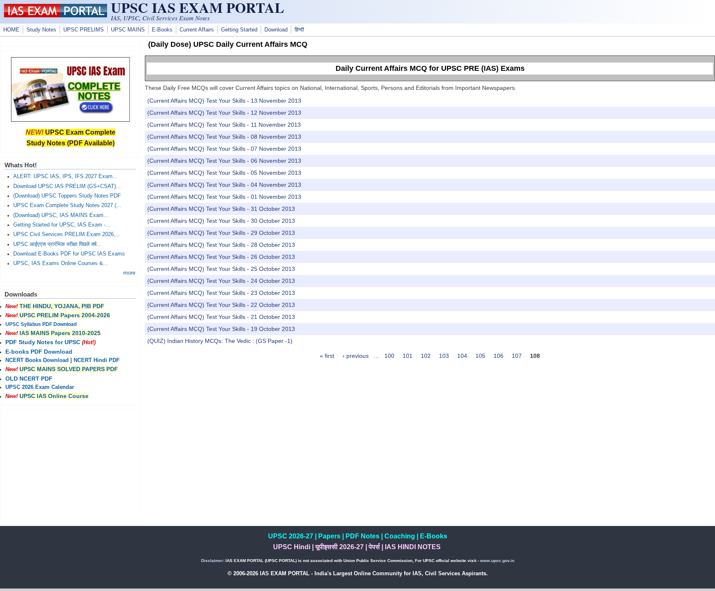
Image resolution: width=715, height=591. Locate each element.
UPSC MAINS (128, 30)
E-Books (162, 30)
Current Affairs (197, 30)
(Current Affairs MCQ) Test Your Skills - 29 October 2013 (221, 232)
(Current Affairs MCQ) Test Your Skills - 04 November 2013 (224, 184)
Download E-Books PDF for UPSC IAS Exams (69, 254)
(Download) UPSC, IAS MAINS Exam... (60, 215)
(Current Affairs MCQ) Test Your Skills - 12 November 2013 (224, 112)
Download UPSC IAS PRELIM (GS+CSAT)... (67, 186)
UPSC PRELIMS (83, 30)
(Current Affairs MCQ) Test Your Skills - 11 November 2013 (224, 124)
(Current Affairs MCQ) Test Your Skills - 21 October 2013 (221, 317)
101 (408, 355)
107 (517, 355)
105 (480, 355)
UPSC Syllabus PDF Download (41, 324)
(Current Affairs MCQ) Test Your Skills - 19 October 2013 (221, 329)
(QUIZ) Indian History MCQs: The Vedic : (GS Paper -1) (220, 341)
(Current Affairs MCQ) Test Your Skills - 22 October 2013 (221, 305)
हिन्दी (299, 30)
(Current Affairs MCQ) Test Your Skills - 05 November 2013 (224, 172)
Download (276, 30)
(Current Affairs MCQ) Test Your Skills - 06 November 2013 (224, 160)
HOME (11, 30)
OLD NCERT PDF (29, 378)
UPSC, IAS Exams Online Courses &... (60, 263)
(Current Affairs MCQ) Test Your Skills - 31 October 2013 (221, 208)
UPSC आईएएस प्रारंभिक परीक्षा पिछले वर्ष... (57, 244)
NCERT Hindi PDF (97, 360)
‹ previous (356, 355)
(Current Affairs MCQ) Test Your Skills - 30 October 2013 (221, 220)
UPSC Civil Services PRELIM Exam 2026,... (66, 234)
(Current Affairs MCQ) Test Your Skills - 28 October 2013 (221, 244)
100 (389, 355)
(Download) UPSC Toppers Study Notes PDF (67, 196)
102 (426, 355)
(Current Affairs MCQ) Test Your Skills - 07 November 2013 (224, 148)
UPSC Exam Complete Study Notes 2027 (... (67, 205)
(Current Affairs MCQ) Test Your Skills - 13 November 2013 (224, 100)
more (129, 273)
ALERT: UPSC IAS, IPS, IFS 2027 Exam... (65, 176)
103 (444, 355)
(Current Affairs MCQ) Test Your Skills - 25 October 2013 (221, 268)
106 (499, 355)
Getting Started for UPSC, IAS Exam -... (61, 225)
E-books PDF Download (38, 351)
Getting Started (239, 30)
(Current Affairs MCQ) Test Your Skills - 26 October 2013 (221, 256)
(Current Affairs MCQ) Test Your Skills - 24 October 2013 (221, 280)
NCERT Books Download (37, 360)
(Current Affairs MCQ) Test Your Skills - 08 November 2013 (224, 136)
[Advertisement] (70, 465)
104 (462, 355)
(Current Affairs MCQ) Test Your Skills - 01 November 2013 (224, 196)
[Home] (55, 15)
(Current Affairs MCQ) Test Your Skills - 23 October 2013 (221, 292)
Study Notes (41, 30)
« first (327, 355)
